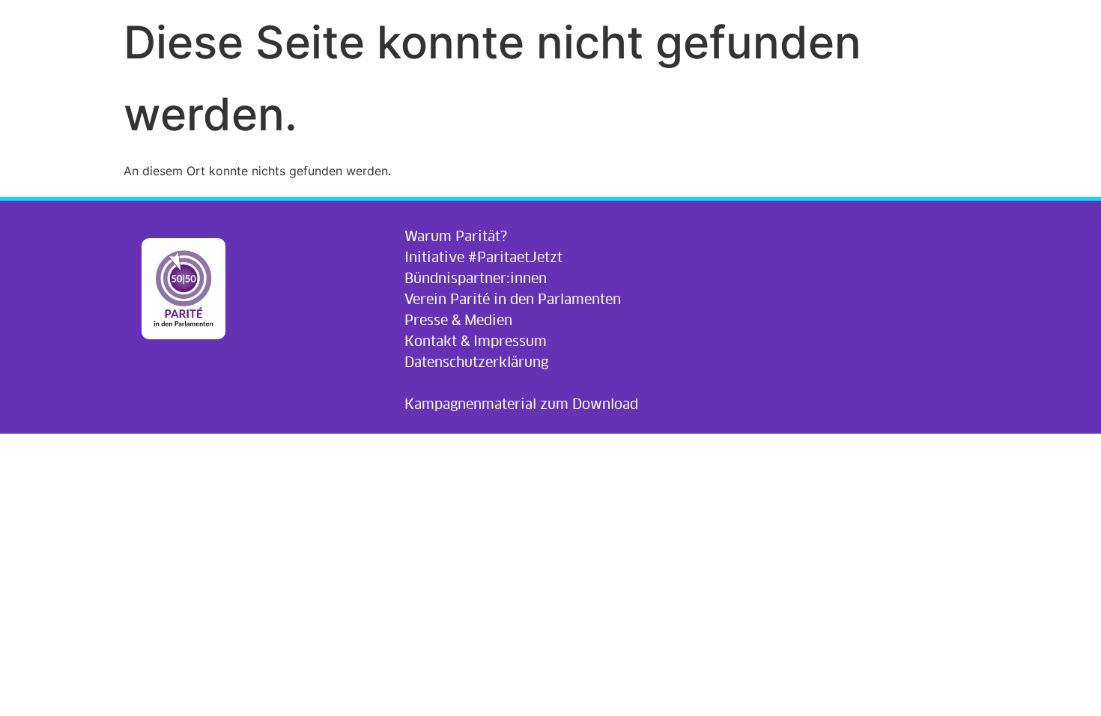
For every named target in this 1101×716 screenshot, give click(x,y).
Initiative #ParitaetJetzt (483, 257)
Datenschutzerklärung (476, 362)
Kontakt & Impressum (475, 341)
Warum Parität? (455, 236)
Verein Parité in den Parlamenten (512, 299)
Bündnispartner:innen (475, 278)
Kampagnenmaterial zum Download (521, 404)
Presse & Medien (458, 320)
